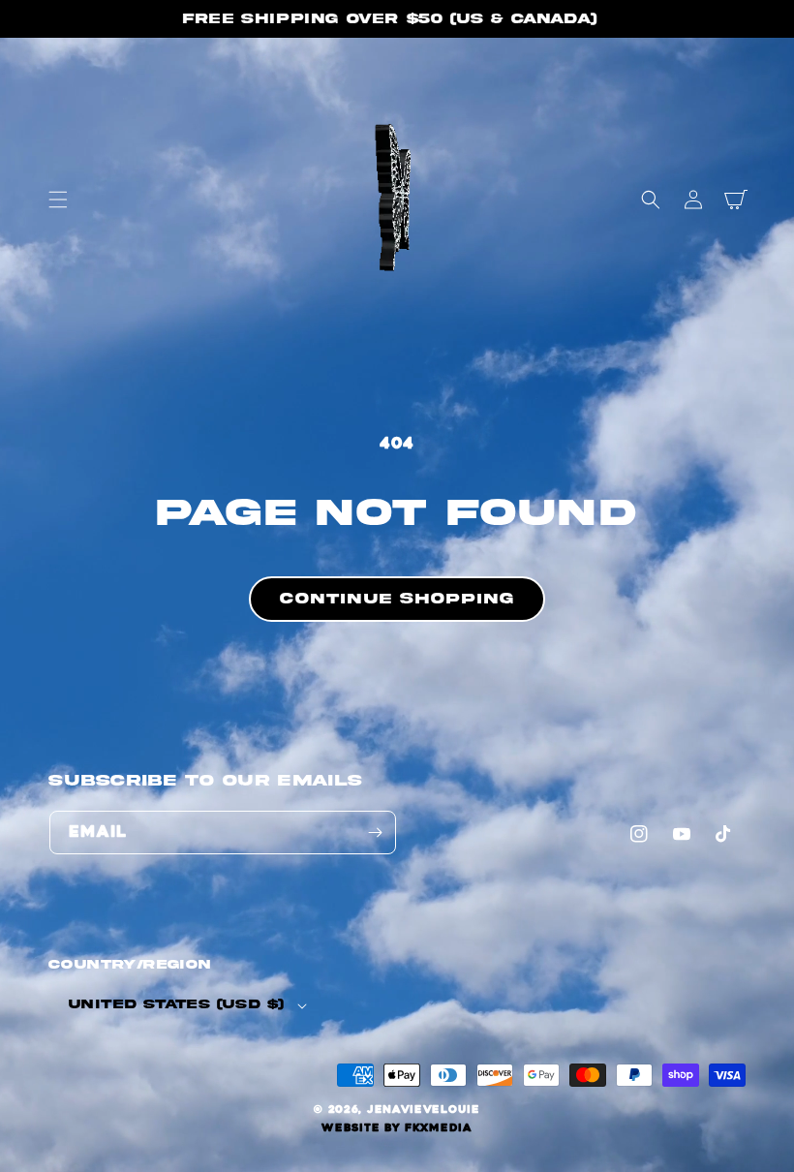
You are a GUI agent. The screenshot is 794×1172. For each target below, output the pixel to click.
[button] (58, 199)
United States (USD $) (176, 1004)
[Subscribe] (374, 832)
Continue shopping (397, 598)
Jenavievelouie (423, 1109)
